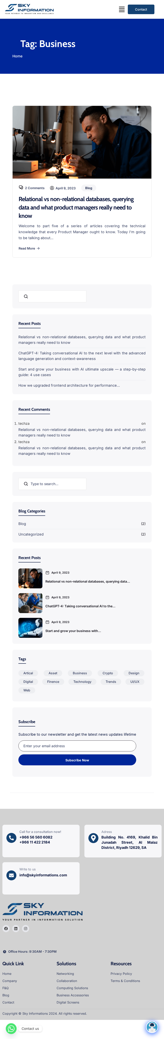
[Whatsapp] (11, 1028)
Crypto (108, 673)
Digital (28, 682)
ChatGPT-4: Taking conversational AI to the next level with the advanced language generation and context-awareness (82, 356)
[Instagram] (25, 928)
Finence (53, 682)
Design (134, 673)
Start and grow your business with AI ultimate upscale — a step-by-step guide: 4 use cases (82, 372)
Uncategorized (31, 534)
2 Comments (35, 188)
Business (80, 673)
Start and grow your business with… (73, 631)
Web (26, 690)
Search (26, 296)
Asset (53, 673)
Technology (82, 682)
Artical (28, 673)
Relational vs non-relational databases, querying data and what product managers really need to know (76, 207)
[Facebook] (6, 928)
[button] (121, 9)
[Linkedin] (15, 928)
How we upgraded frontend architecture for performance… (69, 385)
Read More (27, 248)
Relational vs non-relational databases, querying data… (87, 581)
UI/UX (134, 682)
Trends (111, 682)
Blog (22, 524)
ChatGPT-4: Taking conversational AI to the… (80, 606)
